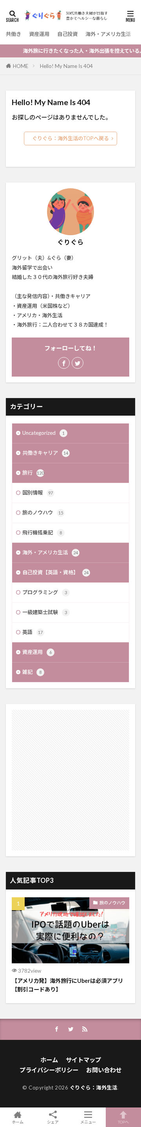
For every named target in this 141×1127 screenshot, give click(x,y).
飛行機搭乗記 (42, 532)
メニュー (88, 1122)
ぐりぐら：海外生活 (94, 1087)
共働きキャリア (45, 453)
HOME (20, 66)
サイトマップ (83, 1059)
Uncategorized (43, 433)
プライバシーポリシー (49, 1069)
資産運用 (39, 34)
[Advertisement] (70, 780)
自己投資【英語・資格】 (55, 572)
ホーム (49, 1059)
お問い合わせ (103, 1069)
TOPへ (123, 1122)
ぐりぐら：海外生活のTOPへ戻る (70, 138)
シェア (53, 1122)
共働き (13, 34)
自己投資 (67, 34)
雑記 (32, 672)
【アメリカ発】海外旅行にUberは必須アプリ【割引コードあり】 (67, 984)
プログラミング (44, 592)
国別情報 (37, 492)
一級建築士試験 (44, 612)
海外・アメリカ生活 (108, 34)
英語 (32, 632)
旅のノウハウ (42, 512)
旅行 (33, 473)
